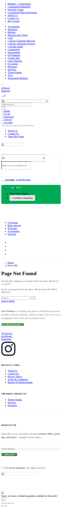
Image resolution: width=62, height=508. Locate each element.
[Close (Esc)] (12, 503)
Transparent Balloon (18, 78)
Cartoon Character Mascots (21, 41)
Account (7, 122)
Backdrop (12, 29)
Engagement (14, 52)
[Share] (9, 503)
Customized (14, 49)
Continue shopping (22, 198)
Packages (12, 66)
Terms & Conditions (18, 379)
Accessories (14, 26)
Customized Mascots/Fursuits (22, 12)
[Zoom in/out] (2, 503)
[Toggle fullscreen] (5, 503)
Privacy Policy (15, 376)
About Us (12, 15)
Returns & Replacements (20, 382)
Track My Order (16, 136)
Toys (10, 75)
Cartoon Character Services (21, 43)
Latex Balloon (15, 61)
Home (6, 111)
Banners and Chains (18, 35)
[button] (17, 125)
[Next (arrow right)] (5, 506)
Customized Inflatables (19, 6)
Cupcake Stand (15, 46)
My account (14, 21)
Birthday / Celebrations (19, 4)
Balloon (12, 32)
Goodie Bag (14, 58)
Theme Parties (15, 72)
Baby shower (14, 225)
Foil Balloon (14, 55)
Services (12, 69)
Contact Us (13, 18)
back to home (8, 301)
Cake (10, 38)
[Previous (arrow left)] (2, 506)
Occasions (13, 63)
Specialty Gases (16, 9)
